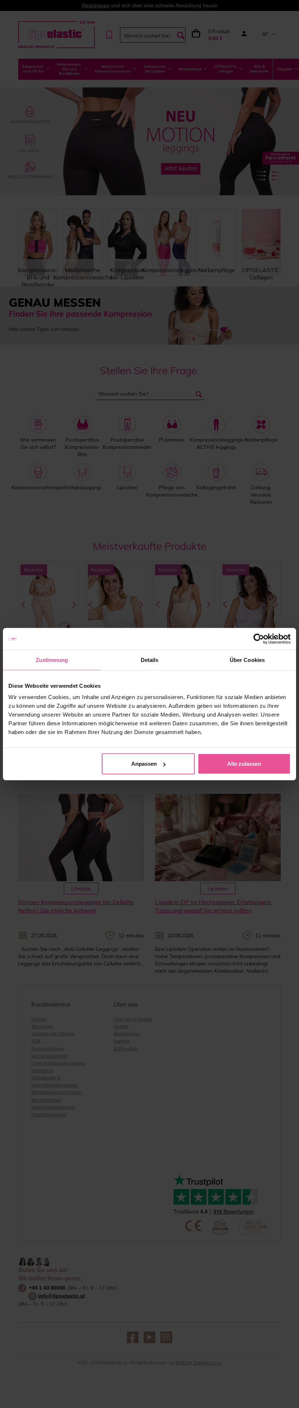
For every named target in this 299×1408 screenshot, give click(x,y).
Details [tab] (150, 659)
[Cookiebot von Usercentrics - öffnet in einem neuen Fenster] (259, 638)
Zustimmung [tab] (52, 659)
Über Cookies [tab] (247, 659)
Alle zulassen (244, 764)
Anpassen (144, 764)
